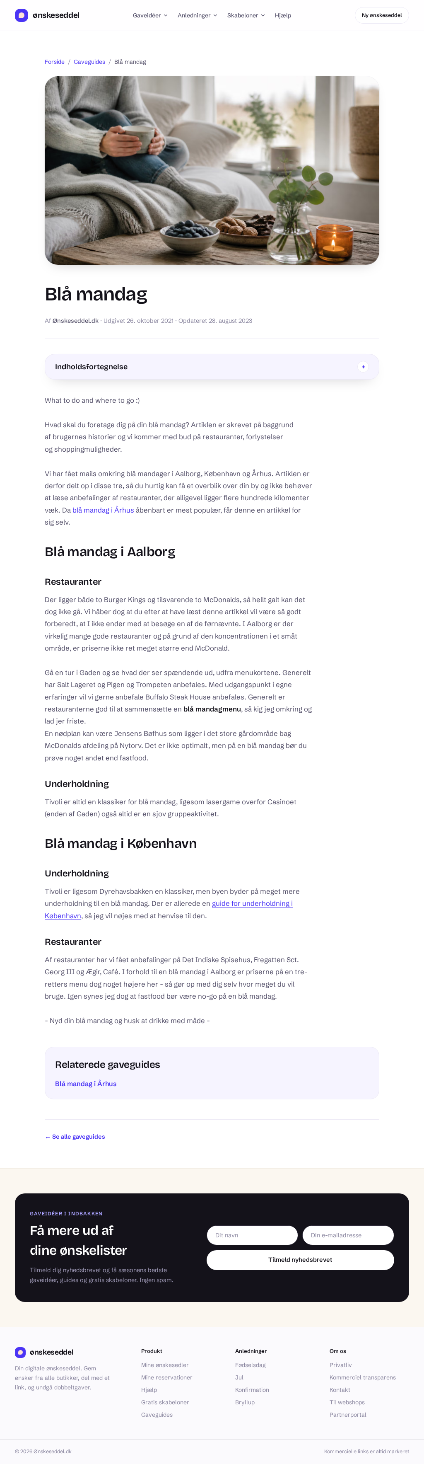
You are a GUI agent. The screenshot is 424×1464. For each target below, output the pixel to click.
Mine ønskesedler (165, 1365)
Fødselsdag (250, 1365)
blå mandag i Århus (103, 510)
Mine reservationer (167, 1377)
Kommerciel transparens (363, 1377)
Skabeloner (242, 15)
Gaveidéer (147, 15)
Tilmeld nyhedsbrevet (300, 1259)
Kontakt (340, 1390)
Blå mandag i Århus (86, 1083)
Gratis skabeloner (165, 1402)
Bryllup (245, 1402)
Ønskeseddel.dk (76, 320)
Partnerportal (348, 1414)
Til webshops (347, 1402)
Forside (55, 61)
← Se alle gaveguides (75, 1136)
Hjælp (283, 15)
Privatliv (341, 1365)
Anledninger (194, 15)
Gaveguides (89, 61)
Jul (239, 1377)
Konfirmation (252, 1390)
